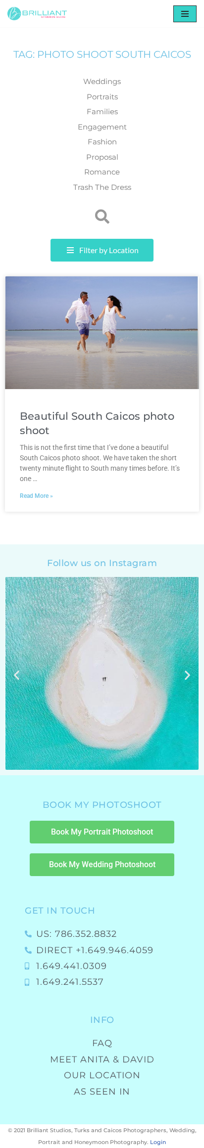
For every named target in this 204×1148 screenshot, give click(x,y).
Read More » (36, 495)
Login (158, 1142)
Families (102, 111)
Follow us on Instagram (102, 563)
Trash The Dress (102, 187)
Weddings (102, 81)
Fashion (102, 141)
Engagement (102, 127)
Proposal (102, 157)
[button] (102, 217)
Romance (102, 172)
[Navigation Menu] (185, 13)
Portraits (102, 96)
